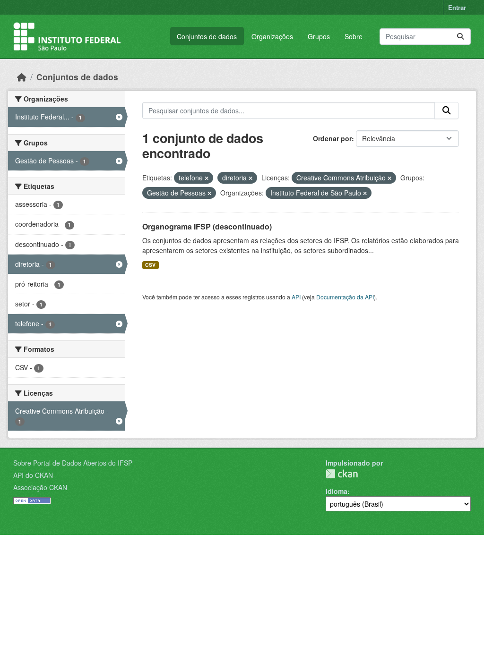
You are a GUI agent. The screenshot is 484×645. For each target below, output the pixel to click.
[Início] (21, 77)
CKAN (342, 474)
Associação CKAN (40, 487)
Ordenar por (332, 138)
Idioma (336, 491)
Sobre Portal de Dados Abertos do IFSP (72, 462)
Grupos (319, 36)
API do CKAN (33, 475)
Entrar (457, 7)
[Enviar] (460, 36)
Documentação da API (345, 297)
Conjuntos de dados (207, 36)
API (296, 297)
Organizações (272, 36)
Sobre (354, 36)
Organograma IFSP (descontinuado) (207, 226)
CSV (150, 264)
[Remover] (206, 178)
